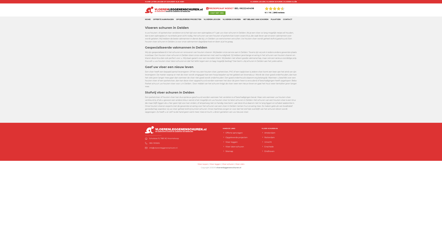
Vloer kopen (203, 164)
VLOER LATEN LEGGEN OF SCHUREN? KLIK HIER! (164, 2)
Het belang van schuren (255, 19)
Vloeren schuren (232, 19)
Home (148, 19)
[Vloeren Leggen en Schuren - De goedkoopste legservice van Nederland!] (174, 10)
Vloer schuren (228, 164)
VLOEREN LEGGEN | (258, 2)
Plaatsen (276, 19)
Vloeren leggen (212, 19)
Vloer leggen (215, 164)
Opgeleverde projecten (188, 19)
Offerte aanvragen (163, 19)
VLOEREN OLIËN (290, 2)
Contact (287, 19)
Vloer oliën (239, 164)
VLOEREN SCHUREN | (274, 2)
